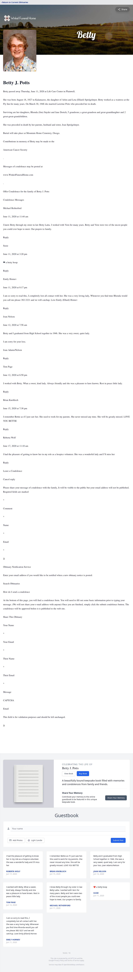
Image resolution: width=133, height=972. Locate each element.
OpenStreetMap (69, 965)
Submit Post (118, 840)
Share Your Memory (116, 798)
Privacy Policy (59, 960)
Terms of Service (74, 960)
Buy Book (83, 773)
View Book (68, 773)
